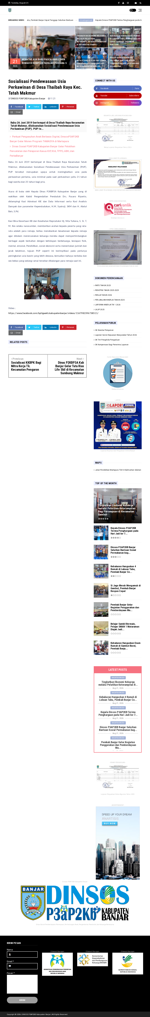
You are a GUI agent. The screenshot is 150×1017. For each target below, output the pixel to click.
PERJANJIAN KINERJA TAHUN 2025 (110, 300)
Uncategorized (52, 20)
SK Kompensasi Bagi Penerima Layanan (111, 345)
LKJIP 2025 (99, 310)
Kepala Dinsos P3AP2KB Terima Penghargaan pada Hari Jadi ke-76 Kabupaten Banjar (99, 20)
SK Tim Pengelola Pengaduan (107, 340)
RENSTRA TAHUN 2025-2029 (107, 290)
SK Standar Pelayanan (104, 330)
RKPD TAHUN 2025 (103, 285)
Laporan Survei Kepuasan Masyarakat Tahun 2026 (116, 335)
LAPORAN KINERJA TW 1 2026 (107, 305)
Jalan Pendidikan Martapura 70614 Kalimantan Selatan (118, 470)
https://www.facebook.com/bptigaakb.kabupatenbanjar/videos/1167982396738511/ (53, 313)
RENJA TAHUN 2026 (103, 295)
